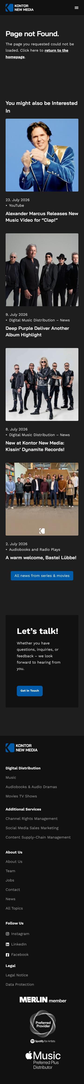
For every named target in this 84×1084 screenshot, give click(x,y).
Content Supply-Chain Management (38, 837)
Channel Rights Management (32, 818)
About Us (14, 861)
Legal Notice (17, 975)
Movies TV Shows (21, 796)
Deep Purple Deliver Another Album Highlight (37, 331)
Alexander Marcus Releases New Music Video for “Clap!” (42, 216)
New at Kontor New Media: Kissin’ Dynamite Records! (35, 446)
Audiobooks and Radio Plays (34, 549)
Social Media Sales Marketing (32, 828)
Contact (13, 889)
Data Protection (20, 984)
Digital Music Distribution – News (39, 320)
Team (10, 871)
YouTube (16, 205)
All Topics (14, 908)
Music (11, 777)
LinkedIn (19, 944)
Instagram (20, 933)
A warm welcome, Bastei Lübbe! (41, 557)
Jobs (10, 880)
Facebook (20, 954)
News (10, 899)
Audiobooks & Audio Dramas (31, 787)
